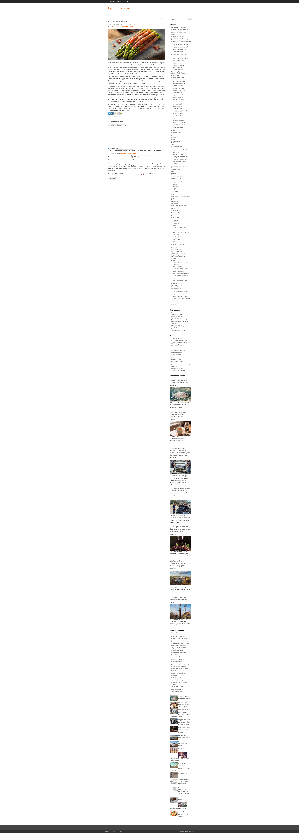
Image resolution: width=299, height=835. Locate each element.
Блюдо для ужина (176, 132)
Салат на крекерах (176, 318)
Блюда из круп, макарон (177, 38)
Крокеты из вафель (176, 325)
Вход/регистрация (123, 153)
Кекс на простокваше (177, 328)
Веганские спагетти (176, 316)
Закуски (111, 26)
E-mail (110, 156)
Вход (192, 831)
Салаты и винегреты (176, 251)
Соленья (173, 258)
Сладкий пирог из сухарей (178, 350)
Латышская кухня (179, 103)
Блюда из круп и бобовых (178, 36)
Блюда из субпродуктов (177, 72)
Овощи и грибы (175, 214)
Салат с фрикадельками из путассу (180, 356)
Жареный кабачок (176, 314)
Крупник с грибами (176, 689)
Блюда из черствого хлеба (178, 73)
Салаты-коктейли (179, 301)
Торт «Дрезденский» (176, 691)
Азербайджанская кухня (180, 83)
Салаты (176, 300)
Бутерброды (174, 135)
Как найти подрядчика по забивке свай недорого (184, 743)
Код (125, 125)
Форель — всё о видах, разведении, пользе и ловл (184, 698)
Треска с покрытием (176, 634)
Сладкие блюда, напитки (178, 256)
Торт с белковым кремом (178, 330)
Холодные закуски (176, 288)
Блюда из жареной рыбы (181, 58)
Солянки (176, 223)
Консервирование (179, 154)
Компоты (176, 152)
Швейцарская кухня (179, 124)
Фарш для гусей (159, 18)
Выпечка (173, 137)
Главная (181, 831)
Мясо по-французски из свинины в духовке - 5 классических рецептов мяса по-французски (180, 657)
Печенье (176, 186)
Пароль (136, 156)
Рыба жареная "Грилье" (177, 636)
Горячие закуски (175, 141)
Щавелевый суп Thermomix (178, 645)
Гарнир (173, 139)
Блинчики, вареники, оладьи (182, 181)
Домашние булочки (176, 680)
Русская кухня (178, 108)
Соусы (173, 260)
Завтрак (118, 26)
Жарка (173, 168)
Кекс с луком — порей (177, 361)
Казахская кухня (178, 97)
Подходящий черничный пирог (179, 340)
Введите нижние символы (115, 173)
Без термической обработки (178, 27)
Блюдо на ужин (175, 134)
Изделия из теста (176, 178)
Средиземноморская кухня (181, 110)
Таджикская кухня (179, 111)
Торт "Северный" (175, 679)
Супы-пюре (177, 239)
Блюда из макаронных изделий (179, 40)
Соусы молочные (179, 271)
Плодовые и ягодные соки (181, 159)
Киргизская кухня (179, 99)
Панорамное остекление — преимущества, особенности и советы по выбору (180, 767)
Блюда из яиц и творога (177, 77)
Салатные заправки (176, 249)
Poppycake (113, 18)
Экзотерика (174, 304)
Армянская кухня (179, 88)
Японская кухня (178, 127)
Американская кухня (179, 87)
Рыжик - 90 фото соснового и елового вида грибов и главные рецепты (179, 668)
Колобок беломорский (177, 368)
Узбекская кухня (178, 118)
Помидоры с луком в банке (178, 320)
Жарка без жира (175, 169)
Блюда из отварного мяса (181, 47)
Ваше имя (112, 148)
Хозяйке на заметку (176, 285)
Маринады (174, 194)
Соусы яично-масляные (180, 280)
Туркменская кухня (179, 117)
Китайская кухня (178, 101)
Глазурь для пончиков (177, 327)
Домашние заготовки (176, 146)
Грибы (173, 143)
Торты (176, 191)
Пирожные (177, 190)
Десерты (173, 144)
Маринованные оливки (177, 345)
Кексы (176, 184)
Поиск (189, 19)
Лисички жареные (176, 354)
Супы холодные (178, 237)
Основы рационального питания (180, 215)
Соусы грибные (178, 266)
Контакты (187, 831)
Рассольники (177, 222)
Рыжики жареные (176, 359)
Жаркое (173, 171)
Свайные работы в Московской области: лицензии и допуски (177, 563)
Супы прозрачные (179, 236)
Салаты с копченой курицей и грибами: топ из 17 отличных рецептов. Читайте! (179, 648)
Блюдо (173, 130)
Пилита (173, 633)
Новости (173, 208)
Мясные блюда (175, 203)
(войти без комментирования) (129, 153)
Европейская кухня (179, 94)
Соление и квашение (180, 161)
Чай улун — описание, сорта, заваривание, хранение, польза (178, 414)
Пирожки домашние (176, 352)
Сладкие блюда (175, 255)
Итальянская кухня (179, 95)
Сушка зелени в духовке (177, 688)
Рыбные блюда (175, 247)
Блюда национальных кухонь (179, 79)
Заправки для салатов (177, 176)
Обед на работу (175, 210)
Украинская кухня (179, 120)
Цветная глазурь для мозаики (178, 808)
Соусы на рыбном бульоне (181, 273)
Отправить (112, 178)
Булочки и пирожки (179, 182)
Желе (175, 150)
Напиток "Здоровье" (176, 677)
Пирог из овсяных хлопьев (178, 363)
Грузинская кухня (179, 92)
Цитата (120, 125)
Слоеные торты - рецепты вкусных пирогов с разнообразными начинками (180, 673)
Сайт (134, 160)
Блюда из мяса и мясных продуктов (181, 41)
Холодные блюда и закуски (178, 287)
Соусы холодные (179, 278)
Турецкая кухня (178, 115)
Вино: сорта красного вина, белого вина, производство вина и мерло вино (180, 529)
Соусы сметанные (179, 277)
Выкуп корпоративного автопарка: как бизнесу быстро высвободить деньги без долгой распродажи (180, 712)
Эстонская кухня (178, 126)
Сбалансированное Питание (178, 253)
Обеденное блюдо (176, 212)
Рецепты (173, 246)
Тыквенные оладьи (176, 338)
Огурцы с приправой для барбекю (180, 342)
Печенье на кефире (176, 312)
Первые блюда (175, 217)
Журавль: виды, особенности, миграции (182, 775)
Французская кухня (179, 122)
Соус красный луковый (177, 686)
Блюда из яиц (175, 75)
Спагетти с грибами (176, 661)
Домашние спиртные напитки (179, 166)
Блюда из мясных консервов (182, 46)
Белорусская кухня (179, 90)
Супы (175, 225)
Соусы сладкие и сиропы (181, 275)
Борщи (176, 220)
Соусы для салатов (176, 283)
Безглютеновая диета (127, 26)
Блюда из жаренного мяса (181, 44)
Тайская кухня (178, 113)
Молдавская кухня (179, 106)
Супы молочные (178, 230)
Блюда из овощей (179, 294)
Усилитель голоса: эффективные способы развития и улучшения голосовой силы (180, 791)
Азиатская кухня (178, 85)
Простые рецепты (119, 8)
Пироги (176, 188)
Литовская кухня (178, 104)
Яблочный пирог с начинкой (178, 344)
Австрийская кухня (179, 81)
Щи (175, 241)
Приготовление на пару (177, 244)
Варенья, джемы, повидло (181, 149)
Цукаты (176, 163)
